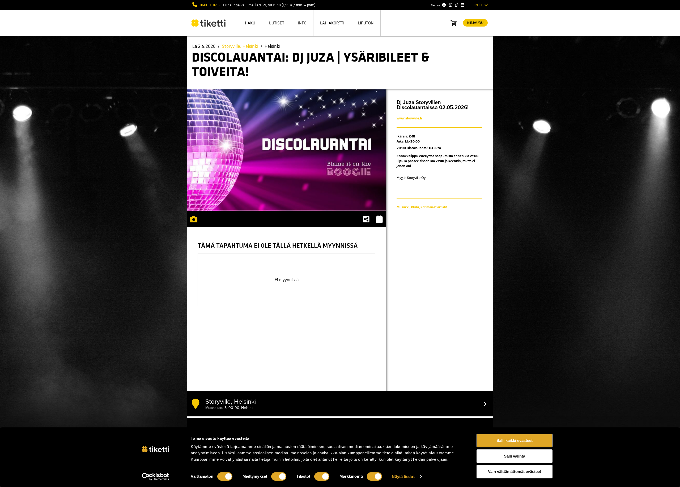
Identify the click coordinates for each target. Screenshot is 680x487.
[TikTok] (456, 5)
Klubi (415, 207)
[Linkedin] (463, 5)
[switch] (278, 476)
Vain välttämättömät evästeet (514, 471)
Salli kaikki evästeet (514, 440)
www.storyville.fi (409, 118)
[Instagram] (450, 5)
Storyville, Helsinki (240, 46)
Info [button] (302, 23)
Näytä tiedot (403, 476)
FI (480, 5)
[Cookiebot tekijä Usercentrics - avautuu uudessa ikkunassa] (155, 477)
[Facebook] (444, 5)
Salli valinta (514, 456)
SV (486, 5)
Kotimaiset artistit (433, 207)
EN (476, 5)
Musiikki (403, 207)
